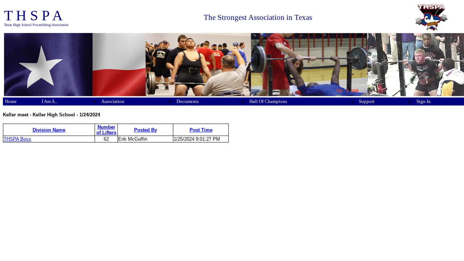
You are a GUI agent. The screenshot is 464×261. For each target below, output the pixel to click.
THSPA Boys (17, 139)
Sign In (424, 101)
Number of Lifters (106, 129)
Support (366, 101)
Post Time (201, 130)
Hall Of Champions (268, 101)
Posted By (145, 130)
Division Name (49, 130)
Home (11, 101)
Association (112, 101)
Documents (188, 101)
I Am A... (50, 101)
